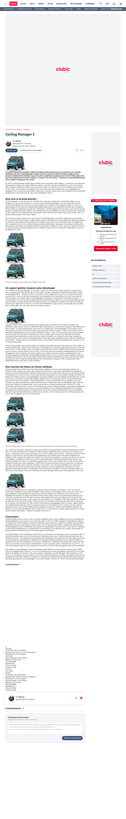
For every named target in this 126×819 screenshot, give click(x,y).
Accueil (8, 129)
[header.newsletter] (107, 3)
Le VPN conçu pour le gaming (104, 200)
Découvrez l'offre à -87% (106, 248)
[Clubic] (13, 3)
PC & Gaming (39, 9)
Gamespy (56, 503)
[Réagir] (77, 150)
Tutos (50, 4)
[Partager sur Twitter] (121, 808)
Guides (41, 4)
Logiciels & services (24, 9)
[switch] (114, 4)
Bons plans (61, 4)
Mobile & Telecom (54, 9)
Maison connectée (91, 9)
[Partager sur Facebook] (121, 802)
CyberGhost (106, 227)
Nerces (18, 141)
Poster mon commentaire (72, 738)
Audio (79, 9)
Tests (31, 4)
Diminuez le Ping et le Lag (106, 231)
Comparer (89, 4)
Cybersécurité (9, 9)
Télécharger (76, 4)
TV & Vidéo (69, 9)
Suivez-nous (11, 150)
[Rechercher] (100, 3)
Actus (23, 4)
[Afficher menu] (5, 4)
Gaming (26, 129)
